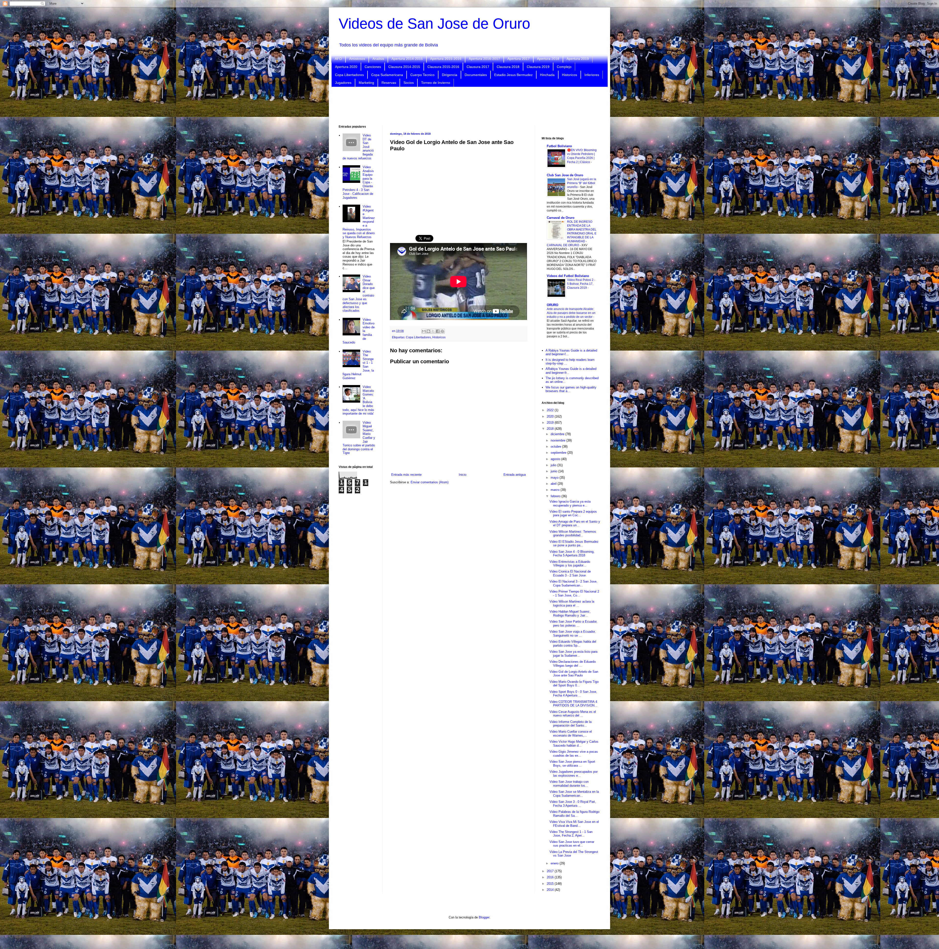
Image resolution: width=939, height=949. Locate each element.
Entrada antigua (514, 474)
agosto (556, 459)
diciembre (558, 434)
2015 (551, 883)
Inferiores (591, 75)
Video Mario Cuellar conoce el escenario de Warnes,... (570, 733)
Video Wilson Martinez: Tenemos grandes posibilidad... (572, 533)
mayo (555, 477)
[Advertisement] (469, 105)
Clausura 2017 (478, 67)
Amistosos (357, 59)
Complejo (564, 67)
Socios (408, 83)
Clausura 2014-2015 (404, 67)
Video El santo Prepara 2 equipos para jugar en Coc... (573, 513)
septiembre (559, 452)
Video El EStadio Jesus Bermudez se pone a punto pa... (574, 543)
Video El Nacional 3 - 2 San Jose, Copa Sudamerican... (573, 583)
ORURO (552, 305)
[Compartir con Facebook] (437, 331)
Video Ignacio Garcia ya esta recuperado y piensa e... (570, 503)
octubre (556, 446)
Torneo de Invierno (435, 83)
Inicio (462, 474)
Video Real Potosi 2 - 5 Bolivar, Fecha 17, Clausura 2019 (581, 283)
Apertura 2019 (578, 59)
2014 (551, 890)
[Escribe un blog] (428, 331)
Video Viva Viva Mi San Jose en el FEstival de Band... (574, 824)
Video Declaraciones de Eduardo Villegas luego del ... (572, 663)
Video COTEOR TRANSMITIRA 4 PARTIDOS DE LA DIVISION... (573, 703)
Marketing (366, 83)
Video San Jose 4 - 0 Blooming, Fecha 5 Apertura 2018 (571, 553)
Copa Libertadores (349, 75)
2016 (551, 877)
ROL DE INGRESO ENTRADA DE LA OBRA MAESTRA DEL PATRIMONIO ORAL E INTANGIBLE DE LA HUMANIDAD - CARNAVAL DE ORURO (571, 233)
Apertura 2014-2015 (407, 59)
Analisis (378, 59)
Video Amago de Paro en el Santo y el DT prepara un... (574, 523)
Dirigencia (449, 75)
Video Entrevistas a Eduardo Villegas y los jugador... (569, 563)
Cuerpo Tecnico (422, 75)
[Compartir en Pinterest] (442, 331)
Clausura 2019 (538, 67)
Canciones (373, 67)
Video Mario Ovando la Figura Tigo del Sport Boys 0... (574, 683)
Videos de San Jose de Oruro (434, 23)
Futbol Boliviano (559, 146)
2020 (551, 416)
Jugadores (343, 83)
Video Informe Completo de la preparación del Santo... (570, 724)
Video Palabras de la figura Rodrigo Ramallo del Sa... (574, 813)
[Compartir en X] (433, 331)
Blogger (484, 917)
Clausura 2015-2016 (443, 67)
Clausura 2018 (508, 67)
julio (554, 465)
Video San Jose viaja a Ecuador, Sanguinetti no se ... (572, 633)
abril (554, 484)
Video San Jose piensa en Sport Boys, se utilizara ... (572, 763)
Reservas (388, 83)
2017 (551, 871)
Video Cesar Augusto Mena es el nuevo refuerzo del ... (572, 713)
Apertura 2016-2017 (484, 59)
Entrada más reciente (406, 474)
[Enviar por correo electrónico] (423, 331)
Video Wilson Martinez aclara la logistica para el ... (571, 603)
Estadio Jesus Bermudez (513, 75)
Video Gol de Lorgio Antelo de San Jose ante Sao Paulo (573, 673)
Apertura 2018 (548, 59)
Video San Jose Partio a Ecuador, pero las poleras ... (573, 623)
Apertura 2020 (346, 67)
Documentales (476, 75)
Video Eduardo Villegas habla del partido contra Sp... (572, 643)
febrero (556, 496)
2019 (551, 422)
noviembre (558, 440)
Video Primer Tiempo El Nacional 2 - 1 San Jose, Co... (574, 593)
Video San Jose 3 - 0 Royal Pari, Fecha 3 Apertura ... (572, 803)
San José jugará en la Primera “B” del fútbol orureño (581, 183)
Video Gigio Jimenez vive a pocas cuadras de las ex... (573, 753)
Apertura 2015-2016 (445, 59)
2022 (551, 410)
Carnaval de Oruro (560, 218)
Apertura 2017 (518, 59)
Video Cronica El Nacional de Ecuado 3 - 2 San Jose (570, 573)
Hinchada (547, 75)
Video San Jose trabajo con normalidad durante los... (569, 783)
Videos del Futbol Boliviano (568, 276)
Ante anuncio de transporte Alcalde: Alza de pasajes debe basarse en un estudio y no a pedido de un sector (571, 313)
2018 (551, 428)
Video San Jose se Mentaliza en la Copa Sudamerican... (574, 793)
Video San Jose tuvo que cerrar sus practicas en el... (571, 844)
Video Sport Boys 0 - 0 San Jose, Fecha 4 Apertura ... (573, 693)
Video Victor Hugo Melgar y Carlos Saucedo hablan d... (573, 743)
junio (554, 471)
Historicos (569, 75)
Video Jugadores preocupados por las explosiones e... (573, 773)
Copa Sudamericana (387, 75)
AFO (338, 59)
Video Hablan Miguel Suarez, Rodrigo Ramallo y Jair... (570, 613)
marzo (555, 490)
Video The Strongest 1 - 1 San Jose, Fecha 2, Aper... (570, 834)
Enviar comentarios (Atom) (429, 482)
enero (555, 863)
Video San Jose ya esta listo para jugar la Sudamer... (573, 653)
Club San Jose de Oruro (565, 175)
